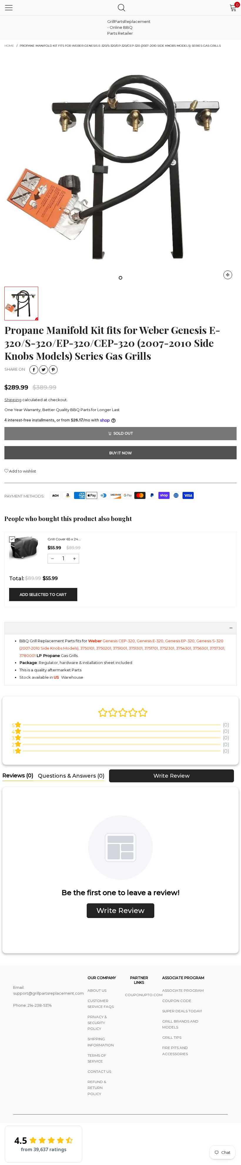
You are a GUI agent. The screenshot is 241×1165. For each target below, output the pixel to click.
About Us (97, 990)
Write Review (171, 776)
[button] (52, 558)
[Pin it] (53, 369)
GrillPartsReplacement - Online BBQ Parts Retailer (122, 27)
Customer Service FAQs (101, 1003)
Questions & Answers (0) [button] (71, 776)
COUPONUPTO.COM (139, 995)
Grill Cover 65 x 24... (64, 539)
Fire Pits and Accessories (175, 1050)
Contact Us (99, 1071)
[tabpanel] (120, 168)
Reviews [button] (17, 775)
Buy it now (120, 453)
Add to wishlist (22, 471)
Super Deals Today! (182, 1011)
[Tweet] (43, 369)
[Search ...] (121, 7)
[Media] (227, 274)
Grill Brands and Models (180, 1024)
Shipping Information (101, 1042)
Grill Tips (171, 1037)
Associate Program (183, 990)
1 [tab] (120, 278)
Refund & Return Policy (97, 1088)
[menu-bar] (9, 7)
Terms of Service (97, 1058)
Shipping (12, 399)
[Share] (33, 369)
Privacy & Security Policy (97, 1023)
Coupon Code (176, 1000)
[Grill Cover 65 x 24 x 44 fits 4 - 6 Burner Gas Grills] (24, 548)
